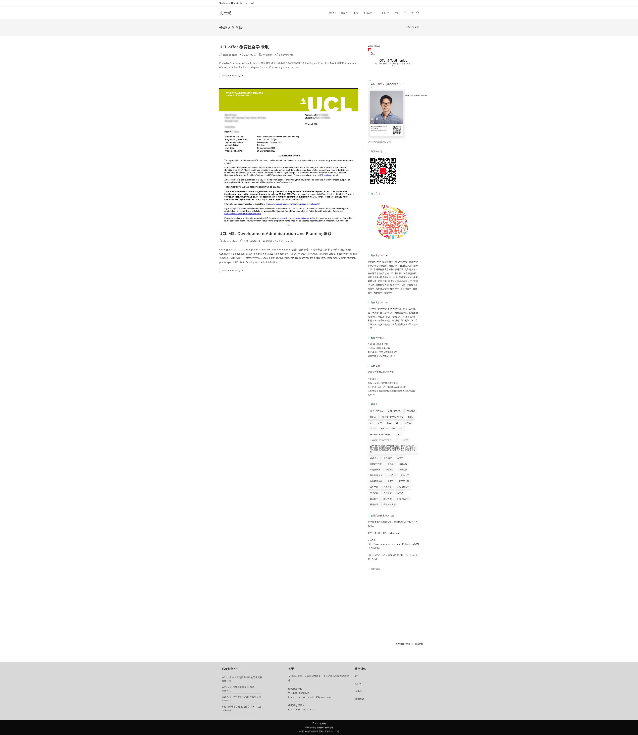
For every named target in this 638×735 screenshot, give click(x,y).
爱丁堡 (390, 481)
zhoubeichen (230, 54)
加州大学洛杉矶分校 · (378, 265)
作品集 (390, 463)
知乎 (357, 676)
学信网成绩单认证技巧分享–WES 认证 (241, 706)
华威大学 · (397, 316)
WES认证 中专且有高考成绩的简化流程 (242, 677)
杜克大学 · (394, 265)
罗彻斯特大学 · (375, 261)
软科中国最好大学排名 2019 (381, 355)
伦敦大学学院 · (395, 308)
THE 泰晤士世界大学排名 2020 (382, 351)
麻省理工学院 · (375, 273)
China (373, 417)
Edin (410, 417)
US (397, 440)
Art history (394, 411)
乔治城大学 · (388, 273)
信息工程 (403, 463)
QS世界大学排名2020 (378, 344)
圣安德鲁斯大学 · (400, 324)
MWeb (408, 422)
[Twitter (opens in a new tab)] (412, 12)
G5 (371, 422)
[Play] (369, 80)
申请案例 (267, 54)
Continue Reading (234, 76)
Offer (373, 428)
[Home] (401, 27)
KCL (389, 422)
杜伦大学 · (373, 320)
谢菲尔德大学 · (385, 320)
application (376, 411)
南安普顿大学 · (385, 324)
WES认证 (374, 457)
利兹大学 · (410, 320)
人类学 (400, 457)
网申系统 (374, 492)
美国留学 (387, 492)
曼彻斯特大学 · (387, 312)
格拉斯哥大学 (376, 481)
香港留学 (374, 504)
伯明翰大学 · (398, 320)
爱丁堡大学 (404, 481)
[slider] (370, 87)
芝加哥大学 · (411, 269)
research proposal (381, 434)
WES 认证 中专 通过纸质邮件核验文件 (241, 696)
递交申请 (387, 498)
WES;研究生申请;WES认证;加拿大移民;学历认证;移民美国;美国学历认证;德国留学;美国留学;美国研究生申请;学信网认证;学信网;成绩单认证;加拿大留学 (393, 449)
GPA (380, 422)
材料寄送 (391, 475)
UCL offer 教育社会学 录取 (244, 47)
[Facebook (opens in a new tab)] (417, 12)
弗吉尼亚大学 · (402, 261)
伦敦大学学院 (376, 463)
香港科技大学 (389, 504)
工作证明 (389, 469)
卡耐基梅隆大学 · (382, 269)
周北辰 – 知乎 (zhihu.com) (386, 532)
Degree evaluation (392, 417)
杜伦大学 (405, 475)
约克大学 (387, 487)
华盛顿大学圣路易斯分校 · (400, 281)
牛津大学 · (373, 308)
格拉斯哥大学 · (410, 316)
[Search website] (405, 12)
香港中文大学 (403, 498)
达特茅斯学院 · (397, 269)
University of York (380, 440)
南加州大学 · (374, 277)
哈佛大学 (388, 292)
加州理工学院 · (383, 288)
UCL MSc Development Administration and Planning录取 (275, 233)
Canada (411, 411)
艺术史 (400, 492)
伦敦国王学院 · (402, 312)
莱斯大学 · (414, 261)
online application (392, 428)
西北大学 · (379, 292)
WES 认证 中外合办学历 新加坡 (238, 687)
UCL (399, 434)
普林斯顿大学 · (383, 284)
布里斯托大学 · (385, 316)
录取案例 (403, 469)
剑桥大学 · (383, 308)
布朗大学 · (383, 281)
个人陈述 (388, 457)
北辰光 (225, 12)
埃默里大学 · (388, 261)
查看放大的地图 (403, 643)
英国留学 (374, 498)
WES (406, 440)
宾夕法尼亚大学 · (398, 284)
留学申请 (374, 487)
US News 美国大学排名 (379, 348)
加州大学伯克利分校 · (402, 277)
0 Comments (286, 54)
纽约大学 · (395, 288)
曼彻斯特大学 (376, 475)
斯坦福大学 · (386, 277)
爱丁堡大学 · (374, 312)
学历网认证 (375, 469)
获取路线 (419, 643)
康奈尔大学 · (406, 288)
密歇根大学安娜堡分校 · (406, 273)
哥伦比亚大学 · (406, 265)
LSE (398, 422)
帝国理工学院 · (410, 308)
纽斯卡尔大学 (403, 487)
